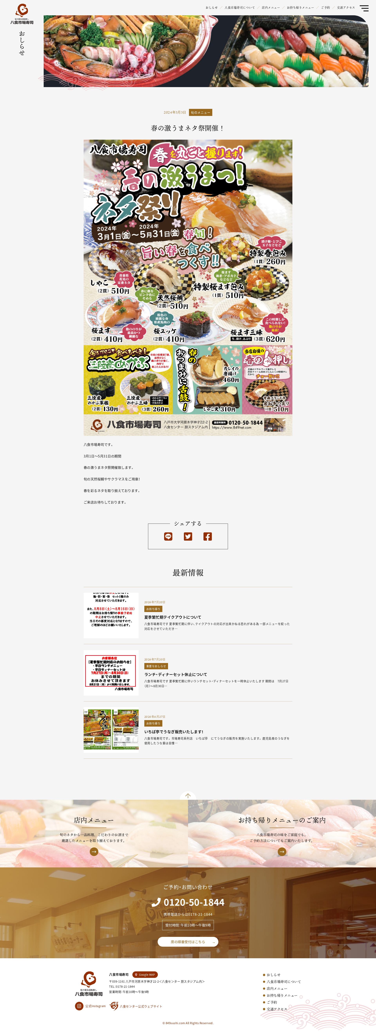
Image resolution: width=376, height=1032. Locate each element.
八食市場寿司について (240, 7)
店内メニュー (271, 7)
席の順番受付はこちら (188, 941)
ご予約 (325, 7)
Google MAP (147, 974)
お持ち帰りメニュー (300, 7)
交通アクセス (346, 7)
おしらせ (212, 7)
